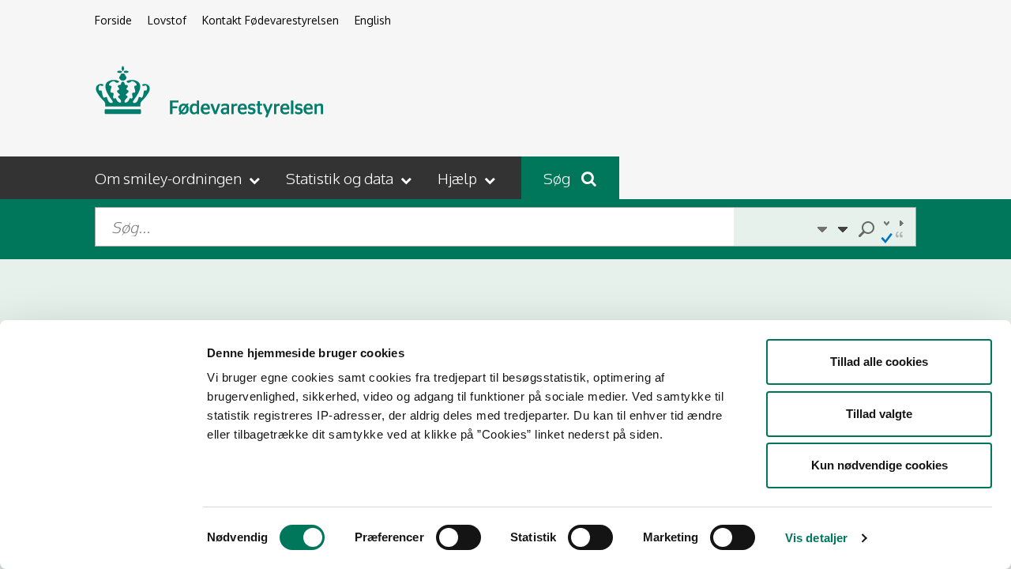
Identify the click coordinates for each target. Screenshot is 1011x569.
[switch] (458, 537)
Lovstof (167, 20)
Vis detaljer (816, 538)
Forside (113, 20)
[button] (179, 177)
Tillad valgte (879, 413)
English (373, 20)
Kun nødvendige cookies (879, 465)
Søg (558, 177)
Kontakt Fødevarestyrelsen (270, 20)
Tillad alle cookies (879, 361)
